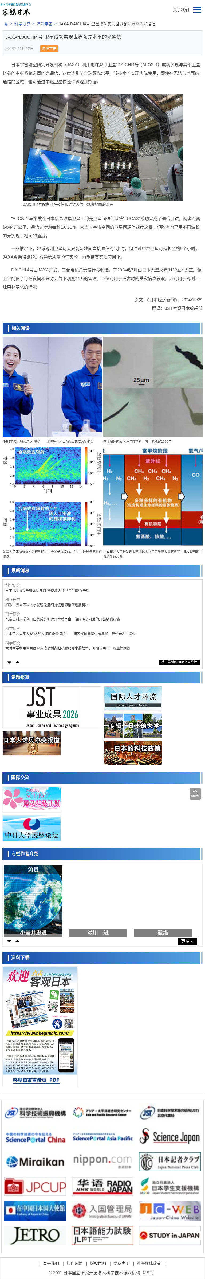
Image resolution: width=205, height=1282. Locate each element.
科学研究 (22, 24)
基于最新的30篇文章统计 (179, 662)
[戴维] (164, 899)
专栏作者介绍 (24, 853)
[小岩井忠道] (34, 899)
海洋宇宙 (45, 24)
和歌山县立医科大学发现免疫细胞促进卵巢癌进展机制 (47, 590)
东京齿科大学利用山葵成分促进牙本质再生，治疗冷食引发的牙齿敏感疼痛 (62, 605)
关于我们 (181, 9)
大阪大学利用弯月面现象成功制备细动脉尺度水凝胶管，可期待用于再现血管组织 (67, 634)
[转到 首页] (5, 24)
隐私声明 (121, 1263)
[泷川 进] (99, 899)
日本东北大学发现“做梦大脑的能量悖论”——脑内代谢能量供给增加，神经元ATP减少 (70, 619)
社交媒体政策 (149, 1263)
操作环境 (74, 1263)
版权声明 (98, 1263)
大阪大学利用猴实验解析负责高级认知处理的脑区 (43, 648)
